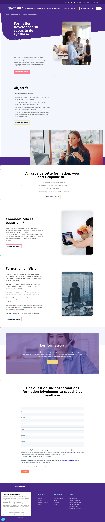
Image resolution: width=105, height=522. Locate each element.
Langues (55, 500)
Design (55, 504)
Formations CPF (29, 8)
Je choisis (16, 514)
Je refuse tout (6, 514)
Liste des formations (58, 498)
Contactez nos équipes (21, 71)
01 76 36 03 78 (87, 2)
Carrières (40, 500)
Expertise (40, 498)
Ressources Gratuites (53, 8)
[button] (3, 519)
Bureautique (56, 502)
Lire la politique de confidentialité (9, 510)
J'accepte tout (26, 514)
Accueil (7, 14)
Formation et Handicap (43, 502)
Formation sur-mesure (87, 8)
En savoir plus (52, 362)
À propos (64, 8)
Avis (72, 8)
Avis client (40, 504)
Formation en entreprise (15, 14)
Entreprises (40, 8)
